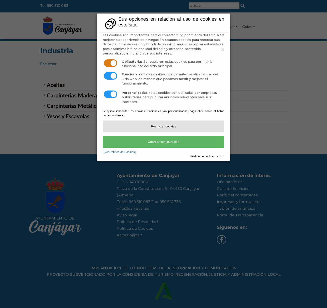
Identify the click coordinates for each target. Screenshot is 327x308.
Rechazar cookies (163, 126)
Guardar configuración (163, 141)
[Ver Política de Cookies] (120, 152)
